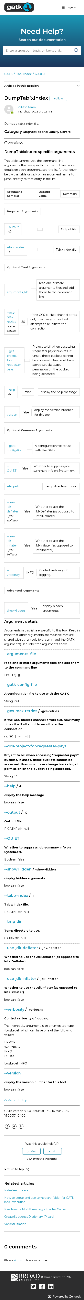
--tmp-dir (13, 486)
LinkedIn (21, 1129)
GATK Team (27, 107)
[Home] (19, 7)
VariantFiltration (15, 1224)
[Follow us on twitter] (33, 1286)
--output (13, 227)
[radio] (31, 1151)
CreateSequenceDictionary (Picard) (29, 1216)
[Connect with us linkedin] (51, 1286)
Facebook (7, 1129)
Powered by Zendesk (67, 1296)
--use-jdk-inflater (12, 540)
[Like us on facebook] (42, 1286)
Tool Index (24, 74)
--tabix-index (15, 247)
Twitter (14, 1129)
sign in (18, 1260)
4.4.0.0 (40, 74)
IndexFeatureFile (16, 1190)
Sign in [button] (71, 7)
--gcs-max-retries (11, 317)
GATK (8, 74)
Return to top (17, 1100)
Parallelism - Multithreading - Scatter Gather (35, 1209)
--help (11, 390)
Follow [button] (58, 98)
